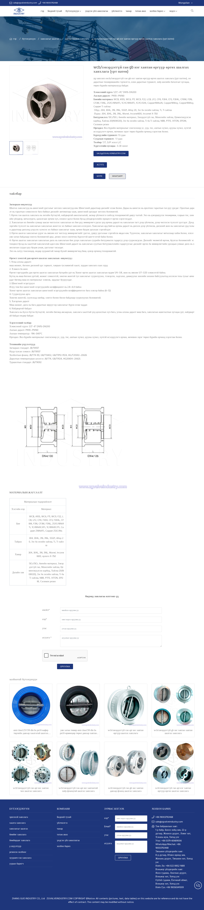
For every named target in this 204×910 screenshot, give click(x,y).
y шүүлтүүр (15, 846)
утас (44, 628)
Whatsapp (117, 176)
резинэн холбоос (17, 852)
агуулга (108, 843)
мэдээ (172, 11)
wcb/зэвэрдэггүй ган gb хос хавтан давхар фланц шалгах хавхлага (125, 789)
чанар (129, 11)
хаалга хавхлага (17, 823)
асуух (100, 165)
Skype (99, 176)
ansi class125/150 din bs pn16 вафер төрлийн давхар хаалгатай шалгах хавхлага (30, 732)
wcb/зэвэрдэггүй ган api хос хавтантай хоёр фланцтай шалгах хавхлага (78, 789)
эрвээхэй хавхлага (18, 817)
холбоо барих (156, 11)
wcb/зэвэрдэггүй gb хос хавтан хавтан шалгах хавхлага (173, 731)
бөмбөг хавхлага (17, 835)
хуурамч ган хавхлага (20, 858)
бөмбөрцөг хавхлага (19, 840)
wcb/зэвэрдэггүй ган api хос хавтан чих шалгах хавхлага (31, 789)
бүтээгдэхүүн (72, 11)
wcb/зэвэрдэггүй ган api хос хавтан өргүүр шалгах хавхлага (126, 731)
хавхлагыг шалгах (50, 39)
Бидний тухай (55, 11)
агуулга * (47, 638)
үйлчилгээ (117, 11)
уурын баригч (16, 864)
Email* (107, 827)
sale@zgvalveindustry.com (25, 3)
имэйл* (46, 610)
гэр (42, 11)
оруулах (65, 666)
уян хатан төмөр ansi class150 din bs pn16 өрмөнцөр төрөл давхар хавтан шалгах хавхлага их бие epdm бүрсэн (78, 732)
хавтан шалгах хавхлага (77, 39)
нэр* (44, 619)
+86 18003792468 (50, 3)
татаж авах (140, 11)
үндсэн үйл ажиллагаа (96, 11)
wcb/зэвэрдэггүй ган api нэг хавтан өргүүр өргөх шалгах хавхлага (173, 789)
